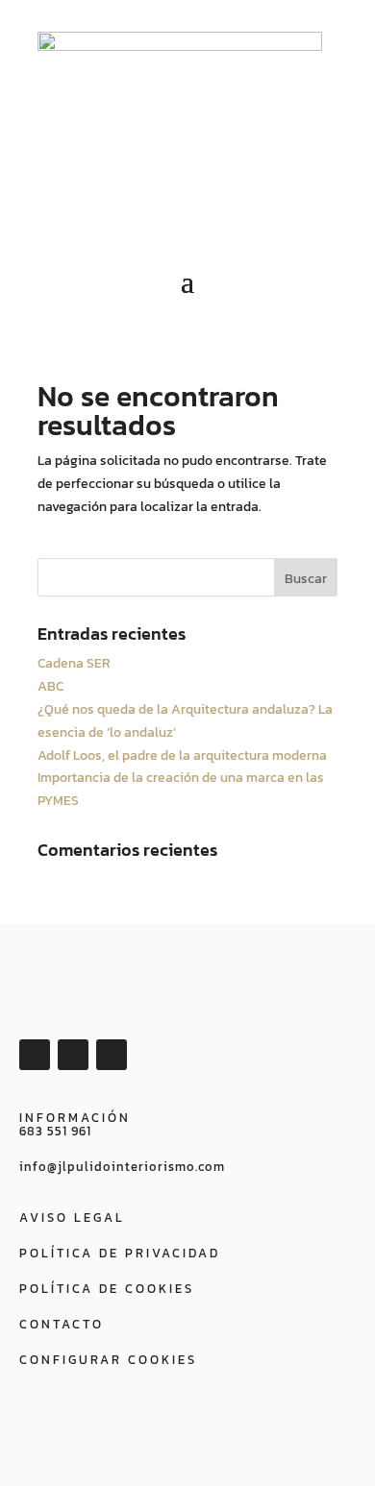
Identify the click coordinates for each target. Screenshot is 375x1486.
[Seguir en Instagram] (111, 1054)
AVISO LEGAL (72, 1217)
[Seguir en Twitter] (73, 1054)
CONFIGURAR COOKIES (108, 1360)
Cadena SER (74, 663)
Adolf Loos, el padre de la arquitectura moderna (182, 755)
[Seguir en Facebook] (34, 1054)
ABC (50, 686)
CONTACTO (61, 1324)
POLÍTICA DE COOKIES (106, 1288)
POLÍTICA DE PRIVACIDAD (119, 1253)
